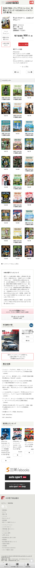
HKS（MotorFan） (7, 417)
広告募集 (4, 545)
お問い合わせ (5, 535)
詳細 (28, 340)
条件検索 (4, 520)
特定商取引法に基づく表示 (9, 537)
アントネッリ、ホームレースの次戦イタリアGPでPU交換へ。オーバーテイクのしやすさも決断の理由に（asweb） (18, 400)
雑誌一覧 (4, 514)
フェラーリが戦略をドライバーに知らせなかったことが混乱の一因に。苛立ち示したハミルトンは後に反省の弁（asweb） (17, 387)
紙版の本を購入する (6, 38)
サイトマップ (5, 531)
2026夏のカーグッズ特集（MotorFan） (13, 412)
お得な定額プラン (6, 44)
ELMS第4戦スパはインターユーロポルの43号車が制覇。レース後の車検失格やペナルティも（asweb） (17, 382)
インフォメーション (7, 525)
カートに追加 (23, 44)
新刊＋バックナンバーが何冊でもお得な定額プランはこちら (17, 356)
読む (28, 336)
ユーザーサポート (6, 527)
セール (4, 512)
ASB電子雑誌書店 (12, 498)
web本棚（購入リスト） (17, 566)
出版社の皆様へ (6, 543)
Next (17, 72)
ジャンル (4, 516)
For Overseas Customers (8, 548)
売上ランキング (6, 518)
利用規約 (4, 539)
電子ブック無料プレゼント (9, 522)
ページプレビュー (6, 32)
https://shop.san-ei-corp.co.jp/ (17, 301)
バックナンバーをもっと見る (10, 264)
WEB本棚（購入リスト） (8, 529)
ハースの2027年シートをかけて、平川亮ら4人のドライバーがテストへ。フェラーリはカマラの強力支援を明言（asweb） (18, 394)
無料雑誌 (4, 510)
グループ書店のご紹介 (8, 550)
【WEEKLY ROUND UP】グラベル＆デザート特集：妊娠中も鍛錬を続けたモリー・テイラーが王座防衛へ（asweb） (17, 407)
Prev (29, 72)
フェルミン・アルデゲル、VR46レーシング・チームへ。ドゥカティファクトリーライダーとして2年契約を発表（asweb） (17, 371)
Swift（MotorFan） (7, 414)
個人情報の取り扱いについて (9, 541)
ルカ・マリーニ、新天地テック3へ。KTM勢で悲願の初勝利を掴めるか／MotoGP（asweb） (17, 377)
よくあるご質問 (6, 533)
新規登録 (27, 566)
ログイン (6, 566)
